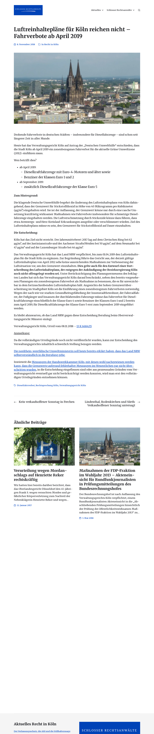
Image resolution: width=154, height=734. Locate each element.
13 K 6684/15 (84, 326)
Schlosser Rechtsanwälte (119, 10)
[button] (139, 10)
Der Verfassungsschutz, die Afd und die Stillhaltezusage (42, 731)
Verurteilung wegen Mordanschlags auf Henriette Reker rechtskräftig (40, 475)
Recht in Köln (51, 44)
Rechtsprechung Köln (47, 385)
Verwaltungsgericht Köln (72, 385)
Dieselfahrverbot (26, 385)
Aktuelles (96, 10)
